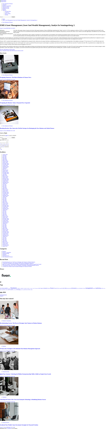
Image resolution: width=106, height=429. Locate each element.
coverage (31, 288)
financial (56, 288)
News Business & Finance (7, 3)
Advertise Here (8, 11)
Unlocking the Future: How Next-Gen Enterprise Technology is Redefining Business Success (20, 265)
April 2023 (4, 187)
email (39, 288)
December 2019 (5, 231)
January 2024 (5, 177)
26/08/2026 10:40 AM (10, 351)
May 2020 (4, 226)
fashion (49, 288)
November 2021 (5, 206)
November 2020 (5, 219)
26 (3, 146)
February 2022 (5, 203)
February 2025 (5, 170)
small (11, 289)
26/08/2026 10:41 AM (10, 325)
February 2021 (5, 216)
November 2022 (5, 193)
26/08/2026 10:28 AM (10, 376)
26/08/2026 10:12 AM (10, 79)
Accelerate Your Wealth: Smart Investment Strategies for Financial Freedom (17, 266)
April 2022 (4, 200)
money (104, 288)
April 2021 (4, 214)
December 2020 (5, 218)
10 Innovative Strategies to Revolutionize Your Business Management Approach (17, 263)
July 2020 (4, 224)
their (21, 289)
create (33, 288)
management (89, 288)
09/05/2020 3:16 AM (10, 28)
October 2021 (5, 207)
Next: (11, 50)
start (15, 289)
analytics (9, 288)
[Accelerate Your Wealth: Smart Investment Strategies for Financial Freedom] (9, 420)
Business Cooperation (6, 5)
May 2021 (4, 213)
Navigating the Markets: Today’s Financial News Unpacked (15, 102)
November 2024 (5, 173)
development (36, 288)
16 (8, 144)
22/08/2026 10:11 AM (10, 130)
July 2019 (4, 237)
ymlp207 (1, 296)
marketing (98, 288)
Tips (23, 289)
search (9, 289)
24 (0, 146)
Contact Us (7, 12)
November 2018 (5, 245)
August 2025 (4, 167)
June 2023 (4, 185)
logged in (7, 135)
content (28, 288)
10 (0, 144)
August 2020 (4, 223)
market (94, 288)
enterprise (45, 288)
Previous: (7, 49)
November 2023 (5, 180)
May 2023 (4, 186)
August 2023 (4, 183)
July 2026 (4, 155)
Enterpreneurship (5, 8)
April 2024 (4, 174)
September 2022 (5, 195)
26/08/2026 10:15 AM (10, 427)
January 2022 (5, 204)
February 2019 (5, 242)
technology (18, 289)
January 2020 (5, 230)
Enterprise (4, 4)
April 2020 (4, 227)
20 (4, 145)
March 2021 (4, 215)
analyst (6, 288)
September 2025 (5, 166)
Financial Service (5, 7)
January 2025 (5, 171)
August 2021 (4, 209)
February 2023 (5, 189)
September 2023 (5, 182)
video (29, 289)
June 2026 (4, 156)
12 (3, 144)
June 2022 (4, 198)
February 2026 (5, 161)
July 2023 (4, 184)
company (18, 288)
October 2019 (5, 234)
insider (78, 288)
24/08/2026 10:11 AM (10, 105)
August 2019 (4, 236)
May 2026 (4, 157)
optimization (4, 289)
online (1, 289)
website (31, 289)
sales (6, 289)
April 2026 (4, 159)
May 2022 (4, 199)
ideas (66, 288)
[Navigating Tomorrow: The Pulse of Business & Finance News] (9, 72)
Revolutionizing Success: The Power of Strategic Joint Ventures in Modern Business (18, 262)
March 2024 (4, 175)
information (74, 288)
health (63, 288)
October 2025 (5, 165)
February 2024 (5, 176)
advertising (2, 288)
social (14, 289)
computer (21, 288)
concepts (25, 288)
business (14, 288)
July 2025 (4, 168)
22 (6, 145)
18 (1, 145)
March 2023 (4, 188)
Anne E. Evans (3, 28)
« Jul (1, 149)
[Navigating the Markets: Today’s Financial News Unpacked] (9, 98)
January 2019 (5, 243)
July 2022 (4, 197)
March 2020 (4, 228)
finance (52, 288)
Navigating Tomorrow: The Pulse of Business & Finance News (15, 77)
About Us (4, 10)
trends (27, 289)
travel (25, 289)
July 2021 (4, 210)
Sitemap (6, 14)
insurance (81, 288)
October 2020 (5, 220)
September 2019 (5, 235)
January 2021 (5, 217)
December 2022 (5, 192)
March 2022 (4, 202)
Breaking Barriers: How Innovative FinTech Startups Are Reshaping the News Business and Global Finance (27, 128)
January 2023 (5, 191)
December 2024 (5, 172)
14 (5, 144)
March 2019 (4, 241)
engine (41, 288)
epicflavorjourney (3, 294)
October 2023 (5, 181)
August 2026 (4, 154)
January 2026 (5, 162)
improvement (69, 288)
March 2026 (4, 160)
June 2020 (4, 225)
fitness (59, 288)
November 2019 (5, 232)
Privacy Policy (8, 13)
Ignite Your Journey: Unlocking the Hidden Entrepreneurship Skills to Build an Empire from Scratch (21, 264)
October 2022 (5, 194)
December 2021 (5, 205)
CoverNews (9, 428)
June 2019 (4, 238)
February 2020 (5, 229)
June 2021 (4, 211)
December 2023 (5, 178)
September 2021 (5, 208)
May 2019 (4, 239)
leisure (84, 288)
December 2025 (5, 163)
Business (4, 9)
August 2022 (4, 196)
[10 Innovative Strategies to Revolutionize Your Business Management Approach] (9, 344)
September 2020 (5, 221)
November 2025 (5, 164)
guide (61, 288)
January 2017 (5, 246)
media (102, 288)
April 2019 (4, 240)
